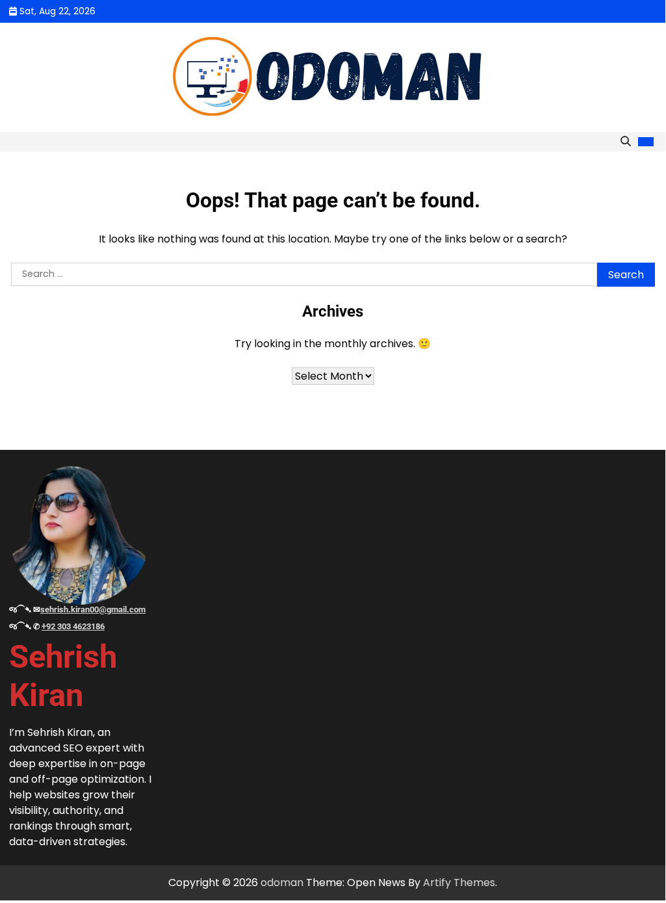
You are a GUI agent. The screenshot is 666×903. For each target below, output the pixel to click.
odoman (282, 882)
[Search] (625, 141)
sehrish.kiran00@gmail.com (93, 609)
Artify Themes (459, 882)
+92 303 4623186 (73, 626)
